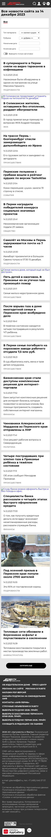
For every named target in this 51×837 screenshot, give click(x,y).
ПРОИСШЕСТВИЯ (12, 163)
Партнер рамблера (25, 824)
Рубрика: (7, 38)
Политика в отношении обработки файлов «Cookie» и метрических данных (23, 796)
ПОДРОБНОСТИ (11, 90)
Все (5, 22)
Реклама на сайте (12, 688)
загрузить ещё (26, 666)
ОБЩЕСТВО (9, 231)
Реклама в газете (35, 688)
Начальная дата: (10, 43)
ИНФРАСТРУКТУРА (13, 655)
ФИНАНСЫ (9, 414)
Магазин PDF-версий (14, 692)
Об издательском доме (16, 685)
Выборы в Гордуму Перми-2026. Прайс (24, 720)
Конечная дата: (9, 49)
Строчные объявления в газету (20, 706)
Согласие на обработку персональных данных (25, 787)
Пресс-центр (39, 685)
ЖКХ (5, 127)
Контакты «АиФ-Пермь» (15, 702)
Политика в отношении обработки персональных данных (19, 791)
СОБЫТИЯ (8, 195)
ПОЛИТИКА (9, 447)
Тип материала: (9, 33)
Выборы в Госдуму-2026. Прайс (20, 710)
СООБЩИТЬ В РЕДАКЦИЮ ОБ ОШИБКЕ (22, 724)
